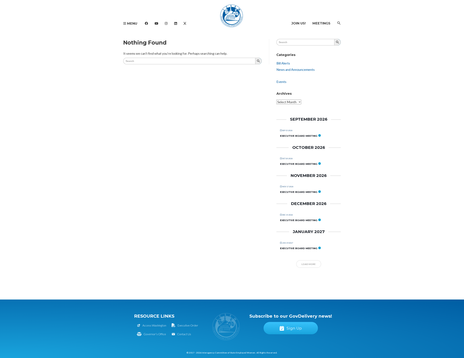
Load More (309, 264)
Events (281, 82)
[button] (339, 23)
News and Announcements (295, 70)
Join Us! (298, 23)
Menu (131, 24)
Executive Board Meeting (298, 135)
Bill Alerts (283, 63)
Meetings (321, 23)
